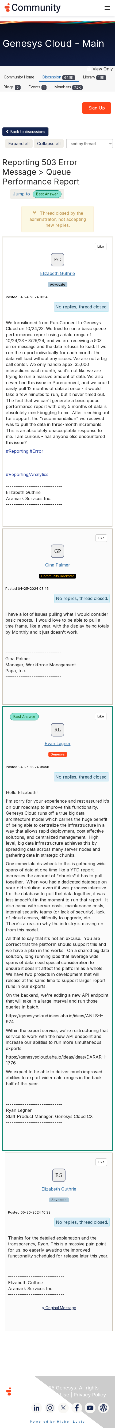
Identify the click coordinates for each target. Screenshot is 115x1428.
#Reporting (17, 451)
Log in (90, 8)
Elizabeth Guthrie (57, 273)
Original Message (60, 1307)
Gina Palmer (57, 565)
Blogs (11, 87)
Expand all (18, 143)
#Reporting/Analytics (27, 474)
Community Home (19, 77)
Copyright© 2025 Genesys (45, 1388)
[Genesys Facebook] (76, 1408)
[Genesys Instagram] (50, 1408)
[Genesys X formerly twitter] (63, 1408)
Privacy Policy (90, 1395)
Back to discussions (27, 131)
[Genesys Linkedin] (36, 1408)
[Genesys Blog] (103, 1408)
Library (93, 77)
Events (37, 87)
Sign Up (97, 108)
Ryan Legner (58, 743)
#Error (36, 451)
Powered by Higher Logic (57, 1421)
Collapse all (48, 143)
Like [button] (100, 246)
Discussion (58, 77)
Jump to (35, 194)
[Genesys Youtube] (90, 1408)
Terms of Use (53, 1395)
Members (68, 87)
